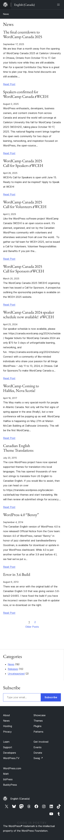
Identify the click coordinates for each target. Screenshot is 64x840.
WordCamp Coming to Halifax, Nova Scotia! (21, 388)
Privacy (7, 731)
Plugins (37, 726)
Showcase (40, 715)
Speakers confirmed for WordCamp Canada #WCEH (25, 94)
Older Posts (32, 626)
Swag (38, 758)
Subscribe (51, 697)
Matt (6, 773)
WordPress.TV (11, 758)
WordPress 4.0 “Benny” (21, 514)
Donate (38, 752)
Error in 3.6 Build (16, 574)
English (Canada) (20, 798)
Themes (38, 720)
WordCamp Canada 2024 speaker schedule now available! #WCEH (28, 314)
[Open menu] (59, 4)
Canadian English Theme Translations (18, 448)
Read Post (9, 84)
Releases (13, 669)
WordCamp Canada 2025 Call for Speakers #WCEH (23, 163)
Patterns (38, 731)
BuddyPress (10, 784)
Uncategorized (16, 673)
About (6, 715)
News (6, 14)
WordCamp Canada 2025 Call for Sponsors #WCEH (23, 268)
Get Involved (41, 741)
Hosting (7, 726)
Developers (9, 752)
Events (37, 747)
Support (7, 747)
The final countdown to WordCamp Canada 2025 (22, 34)
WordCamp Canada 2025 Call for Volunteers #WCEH (24, 204)
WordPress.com (12, 768)
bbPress (8, 779)
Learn (6, 741)
